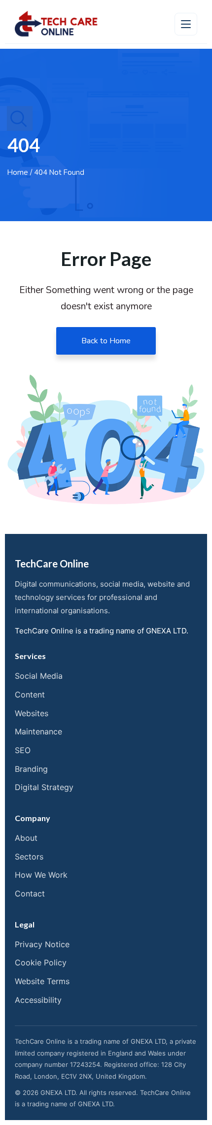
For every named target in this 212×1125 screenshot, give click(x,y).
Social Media (39, 676)
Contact (30, 893)
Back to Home (106, 340)
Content (30, 694)
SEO (23, 750)
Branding (31, 769)
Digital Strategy (44, 787)
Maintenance (38, 731)
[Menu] (186, 24)
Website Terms (42, 981)
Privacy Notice (42, 944)
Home (17, 172)
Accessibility (38, 1000)
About (26, 838)
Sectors (29, 856)
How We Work (41, 875)
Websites (31, 713)
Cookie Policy (41, 962)
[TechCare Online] (57, 24)
